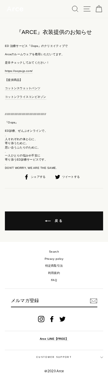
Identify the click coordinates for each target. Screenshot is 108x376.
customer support (54, 357)
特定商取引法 (54, 265)
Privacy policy (54, 258)
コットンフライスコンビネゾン (25, 96)
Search (54, 251)
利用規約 (54, 272)
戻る (58, 220)
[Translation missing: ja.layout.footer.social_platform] (41, 319)
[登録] (93, 300)
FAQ (54, 280)
